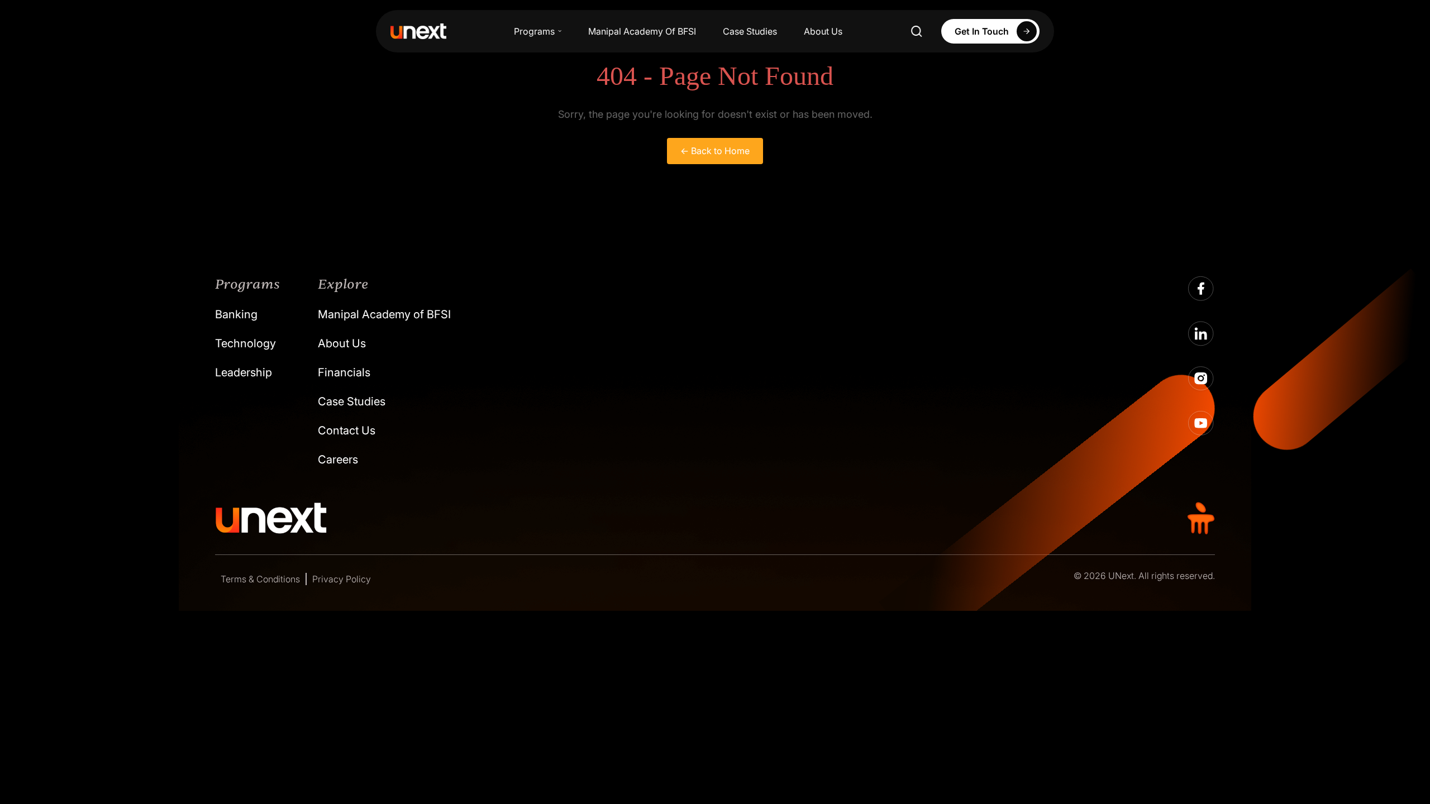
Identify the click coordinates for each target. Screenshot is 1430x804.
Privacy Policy (341, 579)
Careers (338, 459)
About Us (823, 31)
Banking (236, 314)
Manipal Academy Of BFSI (642, 31)
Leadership (243, 372)
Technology (245, 343)
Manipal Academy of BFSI (384, 314)
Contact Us (346, 430)
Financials (344, 372)
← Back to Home (715, 150)
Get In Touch (982, 31)
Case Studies (750, 31)
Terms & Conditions (260, 579)
